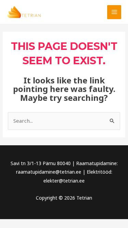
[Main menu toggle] (114, 12)
